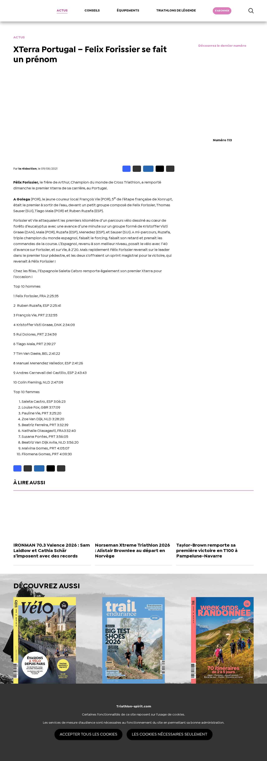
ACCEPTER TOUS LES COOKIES (88, 734)
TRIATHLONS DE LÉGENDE (176, 10)
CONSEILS (92, 10)
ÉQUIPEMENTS (128, 10)
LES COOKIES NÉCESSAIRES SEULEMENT (169, 734)
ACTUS (62, 10)
